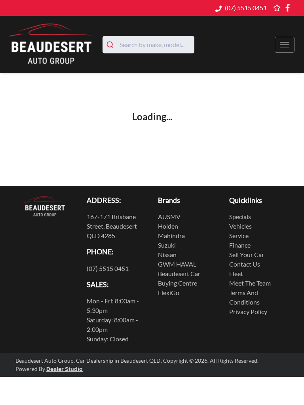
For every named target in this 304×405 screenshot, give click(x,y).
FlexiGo (168, 292)
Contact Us (244, 264)
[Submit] (111, 44)
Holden (168, 226)
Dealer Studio (64, 369)
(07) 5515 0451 (246, 7)
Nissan (167, 254)
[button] (284, 45)
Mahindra (171, 235)
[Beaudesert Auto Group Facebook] (289, 7)
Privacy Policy (248, 311)
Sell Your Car (246, 254)
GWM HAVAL (177, 264)
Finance (240, 245)
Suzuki (167, 245)
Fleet (236, 273)
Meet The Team (250, 283)
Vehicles (240, 226)
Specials (240, 216)
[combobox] (148, 44)
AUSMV (169, 216)
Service (239, 235)
